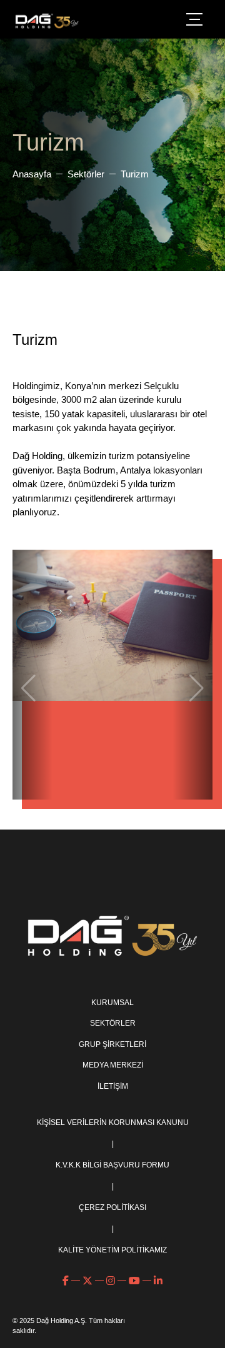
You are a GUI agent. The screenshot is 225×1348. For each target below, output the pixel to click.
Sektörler (86, 174)
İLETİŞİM (113, 1086)
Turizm (135, 174)
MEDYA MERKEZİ (112, 1065)
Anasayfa (31, 174)
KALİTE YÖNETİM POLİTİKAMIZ (112, 1250)
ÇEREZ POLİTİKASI (112, 1207)
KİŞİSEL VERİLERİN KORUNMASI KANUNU (113, 1122)
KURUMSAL (112, 1002)
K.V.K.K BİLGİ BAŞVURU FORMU (112, 1165)
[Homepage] (46, 21)
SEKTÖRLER (113, 1023)
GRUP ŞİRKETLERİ (112, 1044)
